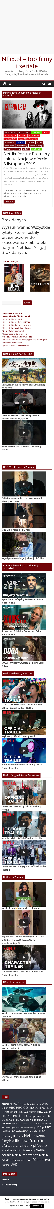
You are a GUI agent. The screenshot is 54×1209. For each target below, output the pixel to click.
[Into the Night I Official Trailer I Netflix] (24, 823)
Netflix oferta (25, 178)
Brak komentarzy (31, 168)
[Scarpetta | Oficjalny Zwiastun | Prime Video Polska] (24, 617)
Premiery (8, 149)
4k (43, 168)
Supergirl (37, 181)
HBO (12, 1108)
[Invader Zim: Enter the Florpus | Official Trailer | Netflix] (24, 750)
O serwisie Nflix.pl (10, 1184)
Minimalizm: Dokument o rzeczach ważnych (19, 175)
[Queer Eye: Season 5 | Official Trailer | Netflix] (24, 792)
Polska (39, 142)
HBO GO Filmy (36, 1108)
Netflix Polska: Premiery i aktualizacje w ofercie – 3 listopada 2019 (27, 158)
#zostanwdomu (9, 1103)
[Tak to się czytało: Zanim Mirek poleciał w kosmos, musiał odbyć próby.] (24, 401)
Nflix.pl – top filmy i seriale (27, 62)
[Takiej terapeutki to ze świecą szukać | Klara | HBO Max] (24, 483)
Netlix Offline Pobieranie (28, 139)
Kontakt (5, 1179)
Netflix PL (22, 135)
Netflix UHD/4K (10, 139)
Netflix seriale (21, 181)
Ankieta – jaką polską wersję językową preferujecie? (25, 339)
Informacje (36, 132)
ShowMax (6, 1165)
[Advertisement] (27, 27)
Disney (29, 1104)
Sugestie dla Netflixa (12, 313)
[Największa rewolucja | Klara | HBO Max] (24, 544)
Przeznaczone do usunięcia (15, 334)
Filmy (20, 132)
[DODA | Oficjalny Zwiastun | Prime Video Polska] (24, 648)
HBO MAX (18, 1123)
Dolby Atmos (36, 1104)
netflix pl (34, 178)
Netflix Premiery (9, 181)
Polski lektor (9, 145)
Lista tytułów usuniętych (13, 331)
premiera (43, 1159)
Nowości (21, 142)
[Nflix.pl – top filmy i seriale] (4, 83)
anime (24, 1104)
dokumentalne (10, 132)
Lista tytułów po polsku (13, 319)
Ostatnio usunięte (10, 261)
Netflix (46, 132)
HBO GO (22, 1108)
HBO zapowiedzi (31, 1131)
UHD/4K (26, 149)
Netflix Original (10, 135)
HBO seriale (16, 1131)
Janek (20, 168)
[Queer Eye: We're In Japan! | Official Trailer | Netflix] (24, 852)
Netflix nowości (13, 178)
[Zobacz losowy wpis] (49, 83)
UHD (12, 185)
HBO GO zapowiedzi (25, 1119)
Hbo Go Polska (12, 1116)
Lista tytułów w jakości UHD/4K (16, 322)
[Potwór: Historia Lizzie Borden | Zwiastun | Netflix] (24, 432)
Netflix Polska (34, 135)
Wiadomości (36, 149)
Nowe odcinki (10, 142)
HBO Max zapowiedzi (11, 1127)
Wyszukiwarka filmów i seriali (16, 316)
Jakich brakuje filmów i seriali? (16, 345)
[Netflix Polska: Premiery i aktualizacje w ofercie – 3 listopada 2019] (27, 101)
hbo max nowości (29, 1124)
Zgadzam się (37, 1206)
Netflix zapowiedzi (25, 1155)
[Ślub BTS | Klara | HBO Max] (24, 515)
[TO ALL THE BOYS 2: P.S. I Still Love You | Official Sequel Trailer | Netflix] (24, 690)
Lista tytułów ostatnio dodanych (17, 328)
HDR (15, 1136)
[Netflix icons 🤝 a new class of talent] (24, 894)
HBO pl (40, 1127)
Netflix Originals (16, 1146)
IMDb (27, 132)
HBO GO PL (44, 1112)
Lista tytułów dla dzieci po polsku (17, 325)
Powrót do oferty (36, 145)
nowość (30, 181)
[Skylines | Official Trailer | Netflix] (24, 722)
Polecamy (30, 142)
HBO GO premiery (33, 1116)
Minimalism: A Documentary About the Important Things (28, 171)
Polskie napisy (22, 145)
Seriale (17, 149)
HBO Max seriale (43, 1123)
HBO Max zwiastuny (28, 1128)
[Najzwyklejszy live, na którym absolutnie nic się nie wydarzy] (24, 370)
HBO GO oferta (26, 1112)
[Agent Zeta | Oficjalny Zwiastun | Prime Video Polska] (24, 585)
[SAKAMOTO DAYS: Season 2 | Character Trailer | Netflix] (24, 957)
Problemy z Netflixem (12, 342)
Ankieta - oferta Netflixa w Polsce (17, 337)
